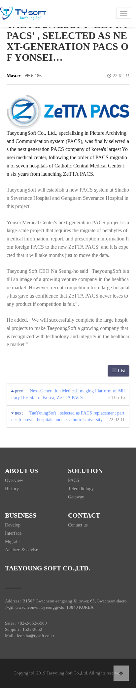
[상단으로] (121, 673)
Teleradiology (81, 488)
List (121, 370)
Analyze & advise (21, 549)
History (12, 488)
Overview (14, 480)
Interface (13, 533)
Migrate (12, 541)
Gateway (76, 496)
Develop (12, 525)
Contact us (77, 525)
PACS (73, 480)
